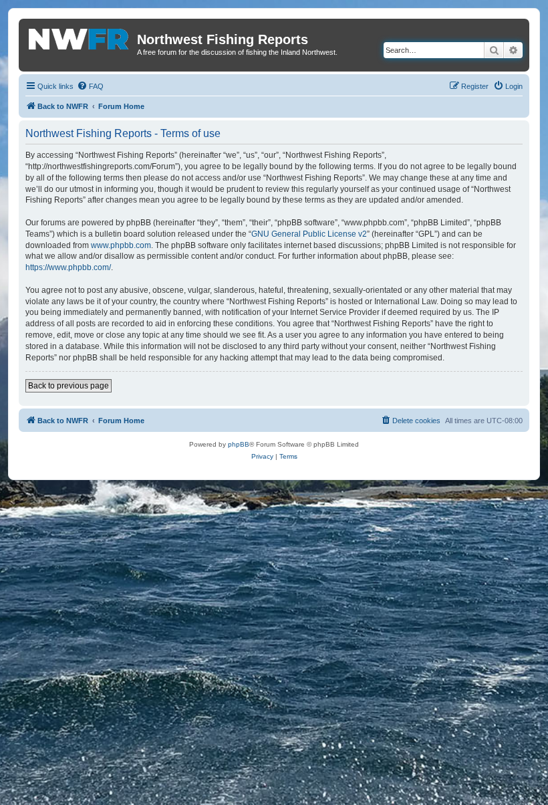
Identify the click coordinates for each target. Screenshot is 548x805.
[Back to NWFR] (79, 36)
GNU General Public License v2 (309, 234)
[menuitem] (90, 86)
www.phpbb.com (121, 245)
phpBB (238, 444)
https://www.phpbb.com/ (68, 267)
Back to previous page (68, 385)
